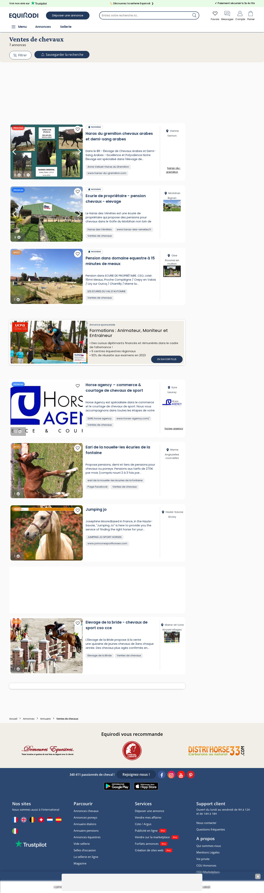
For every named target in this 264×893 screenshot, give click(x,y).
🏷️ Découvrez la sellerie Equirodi (132, 3)
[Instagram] (171, 775)
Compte (240, 19)
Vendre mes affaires (148, 817)
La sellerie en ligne (86, 857)
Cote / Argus (143, 824)
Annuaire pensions (86, 830)
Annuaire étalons (85, 824)
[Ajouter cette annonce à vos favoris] (77, 129)
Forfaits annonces (146, 844)
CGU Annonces (206, 865)
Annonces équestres (87, 837)
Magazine (80, 863)
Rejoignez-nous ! (136, 774)
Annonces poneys (85, 817)
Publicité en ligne (146, 830)
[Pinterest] (191, 775)
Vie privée (202, 859)
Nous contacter (206, 823)
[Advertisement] (132, 85)
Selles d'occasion (85, 850)
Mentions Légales (208, 852)
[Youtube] (181, 775)
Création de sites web (149, 850)
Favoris (215, 19)
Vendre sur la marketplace (152, 837)
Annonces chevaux (86, 811)
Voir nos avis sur (19, 3)
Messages (227, 19)
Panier (251, 19)
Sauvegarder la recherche (64, 54)
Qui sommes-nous (208, 846)
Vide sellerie (82, 844)
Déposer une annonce (67, 15)
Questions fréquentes (210, 829)
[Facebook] (162, 775)
